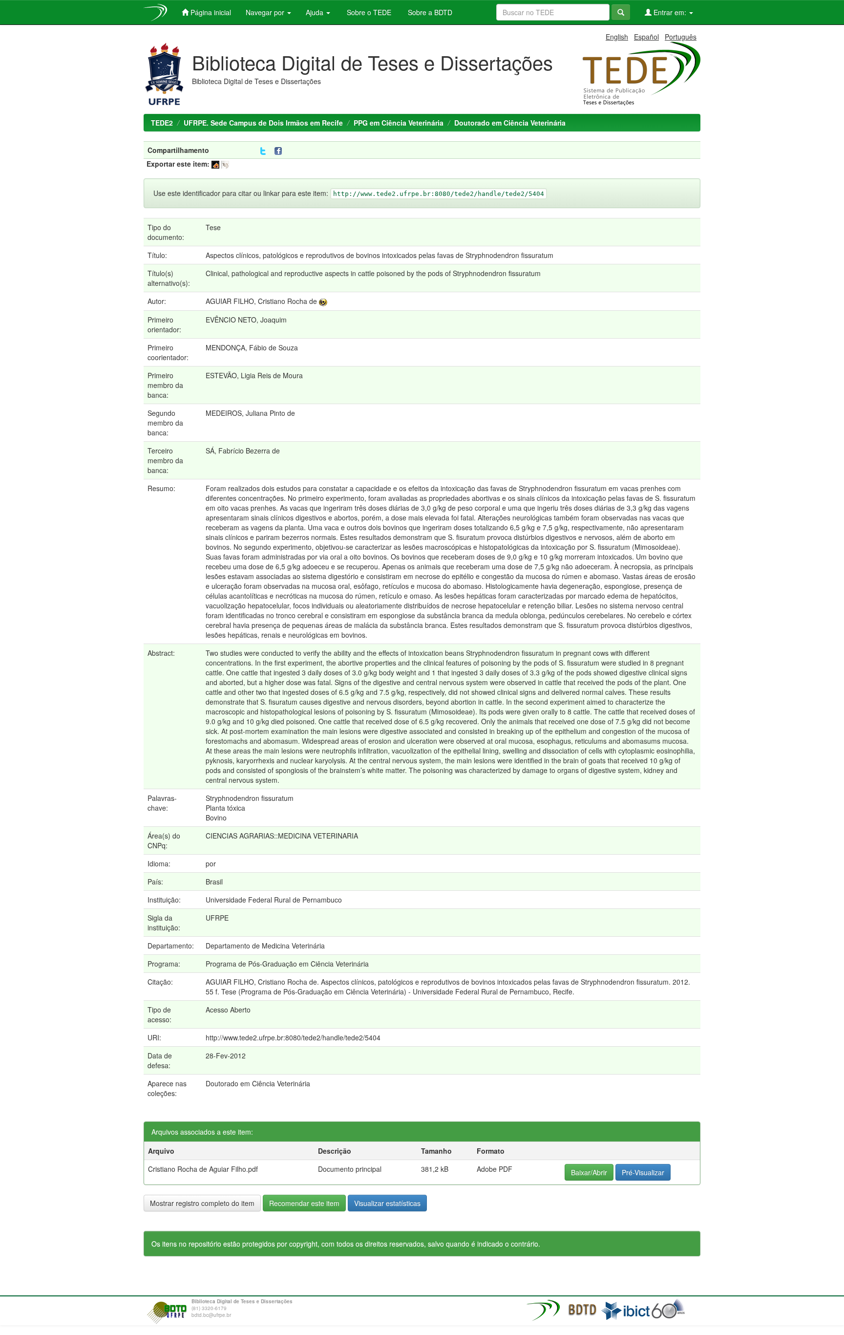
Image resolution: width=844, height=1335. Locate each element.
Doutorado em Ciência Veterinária (510, 123)
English (617, 37)
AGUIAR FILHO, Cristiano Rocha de (261, 301)
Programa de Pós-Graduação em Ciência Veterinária (287, 964)
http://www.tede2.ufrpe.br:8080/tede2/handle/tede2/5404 (293, 1037)
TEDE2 (162, 123)
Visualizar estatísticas (387, 1203)
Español (646, 37)
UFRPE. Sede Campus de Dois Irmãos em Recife (263, 123)
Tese (213, 227)
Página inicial (210, 12)
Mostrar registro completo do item (202, 1203)
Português (680, 37)
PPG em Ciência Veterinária (398, 123)
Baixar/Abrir (589, 1172)
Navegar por (266, 12)
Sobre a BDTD (429, 12)
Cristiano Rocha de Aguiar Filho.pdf (203, 1169)
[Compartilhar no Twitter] (263, 151)
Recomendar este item (304, 1203)
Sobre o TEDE (368, 12)
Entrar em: (670, 12)
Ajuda (315, 12)
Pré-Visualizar (643, 1172)
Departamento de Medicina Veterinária (265, 945)
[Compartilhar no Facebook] (280, 151)
